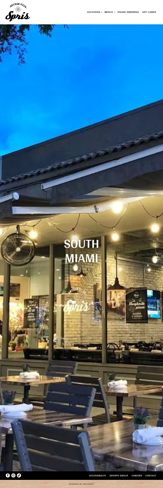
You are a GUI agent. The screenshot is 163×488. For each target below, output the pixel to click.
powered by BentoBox (81, 484)
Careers (137, 475)
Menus (109, 12)
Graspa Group (119, 475)
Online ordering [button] (128, 12)
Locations (94, 12)
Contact (150, 475)
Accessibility (97, 475)
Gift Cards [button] (149, 12)
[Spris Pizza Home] (18, 12)
